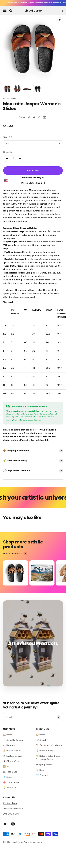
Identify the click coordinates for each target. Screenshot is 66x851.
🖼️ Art (6, 766)
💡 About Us (9, 787)
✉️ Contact (42, 775)
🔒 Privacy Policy (45, 750)
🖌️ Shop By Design (13, 740)
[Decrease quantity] (7, 158)
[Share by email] (44, 117)
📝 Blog (40, 770)
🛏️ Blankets (9, 745)
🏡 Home (8, 734)
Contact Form (10, 803)
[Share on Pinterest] (39, 117)
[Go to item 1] (7, 89)
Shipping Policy (44, 764)
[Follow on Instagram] (13, 824)
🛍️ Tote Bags (10, 771)
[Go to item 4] (37, 89)
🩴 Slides (7, 777)
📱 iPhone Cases (12, 761)
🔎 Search (41, 740)
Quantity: (7, 152)
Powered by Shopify (33, 842)
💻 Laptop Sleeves (12, 756)
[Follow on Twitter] (5, 824)
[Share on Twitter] (34, 117)
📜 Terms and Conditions (49, 745)
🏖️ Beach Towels (12, 750)
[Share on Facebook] (28, 117)
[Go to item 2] (17, 89)
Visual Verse (9, 98)
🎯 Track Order (11, 782)
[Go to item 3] (27, 89)
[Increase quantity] (20, 158)
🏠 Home (41, 734)
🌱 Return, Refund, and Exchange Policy (48, 757)
